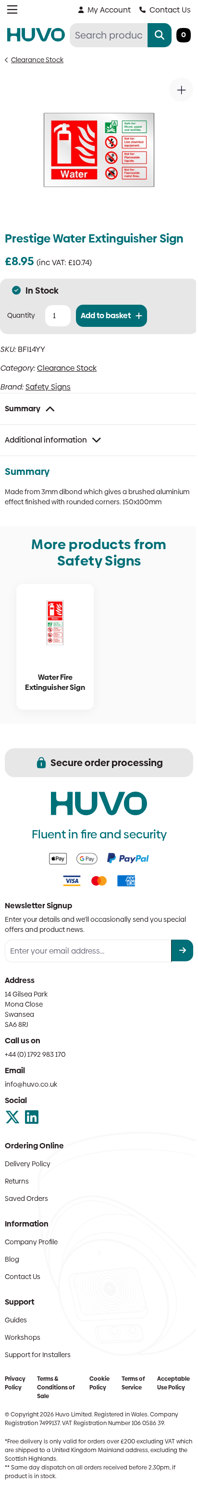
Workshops (22, 1337)
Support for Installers (38, 1355)
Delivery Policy (27, 1164)
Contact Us (170, 9)
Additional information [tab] (46, 439)
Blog (12, 1259)
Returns (17, 1181)
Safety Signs (48, 386)
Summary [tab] (22, 408)
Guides (16, 1320)
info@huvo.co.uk (31, 1084)
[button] (181, 90)
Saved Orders (26, 1198)
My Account (109, 9)
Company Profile (31, 1242)
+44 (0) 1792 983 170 (35, 1054)
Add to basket (106, 315)
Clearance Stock (37, 60)
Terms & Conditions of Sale (55, 1387)
